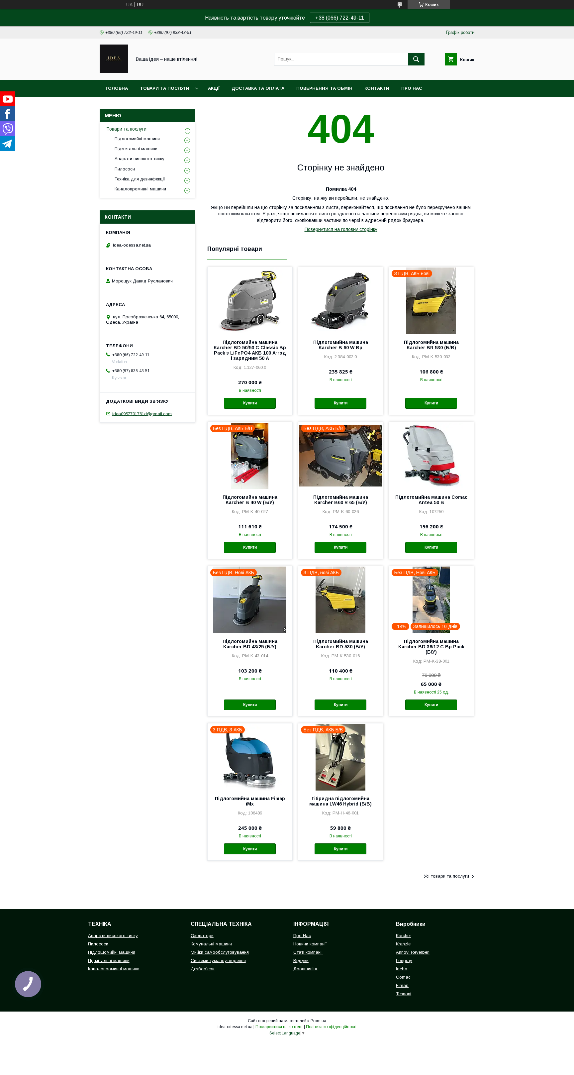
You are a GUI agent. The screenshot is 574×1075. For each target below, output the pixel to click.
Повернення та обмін (324, 88)
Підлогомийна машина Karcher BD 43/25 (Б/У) (250, 644)
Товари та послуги (164, 88)
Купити (250, 403)
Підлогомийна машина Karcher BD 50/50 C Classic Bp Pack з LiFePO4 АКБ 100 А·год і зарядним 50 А (250, 350)
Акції (214, 88)
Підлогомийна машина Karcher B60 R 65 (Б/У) (340, 499)
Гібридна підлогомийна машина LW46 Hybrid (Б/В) (340, 801)
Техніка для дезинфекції (140, 178)
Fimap (402, 985)
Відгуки (301, 960)
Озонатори (202, 935)
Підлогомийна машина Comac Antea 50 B (431, 499)
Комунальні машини (211, 943)
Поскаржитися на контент (279, 1026)
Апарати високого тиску (139, 158)
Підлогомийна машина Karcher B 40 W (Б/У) (250, 499)
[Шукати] (416, 59)
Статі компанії (308, 952)
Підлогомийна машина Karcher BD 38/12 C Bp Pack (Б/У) (431, 647)
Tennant (403, 993)
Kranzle (403, 943)
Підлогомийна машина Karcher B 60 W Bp (340, 345)
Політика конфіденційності (331, 1026)
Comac (403, 977)
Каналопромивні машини (140, 188)
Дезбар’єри (203, 968)
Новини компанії (310, 943)
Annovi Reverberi (413, 952)
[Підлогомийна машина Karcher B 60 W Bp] (340, 300)
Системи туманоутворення (218, 960)
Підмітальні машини (109, 960)
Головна (117, 88)
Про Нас (302, 935)
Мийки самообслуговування (220, 952)
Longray (404, 960)
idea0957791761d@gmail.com (142, 413)
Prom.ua (318, 1021)
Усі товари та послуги (446, 876)
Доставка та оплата (258, 88)
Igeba (401, 968)
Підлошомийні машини (111, 952)
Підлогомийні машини (137, 138)
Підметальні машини (136, 148)
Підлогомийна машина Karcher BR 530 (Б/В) (431, 345)
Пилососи (125, 168)
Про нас (411, 88)
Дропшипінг (305, 968)
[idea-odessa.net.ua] (114, 71)
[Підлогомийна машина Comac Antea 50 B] (431, 455)
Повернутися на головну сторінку (341, 229)
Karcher (403, 935)
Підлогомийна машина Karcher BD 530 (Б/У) (340, 644)
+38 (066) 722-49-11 (339, 18)
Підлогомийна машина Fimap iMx (250, 801)
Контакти (376, 88)
